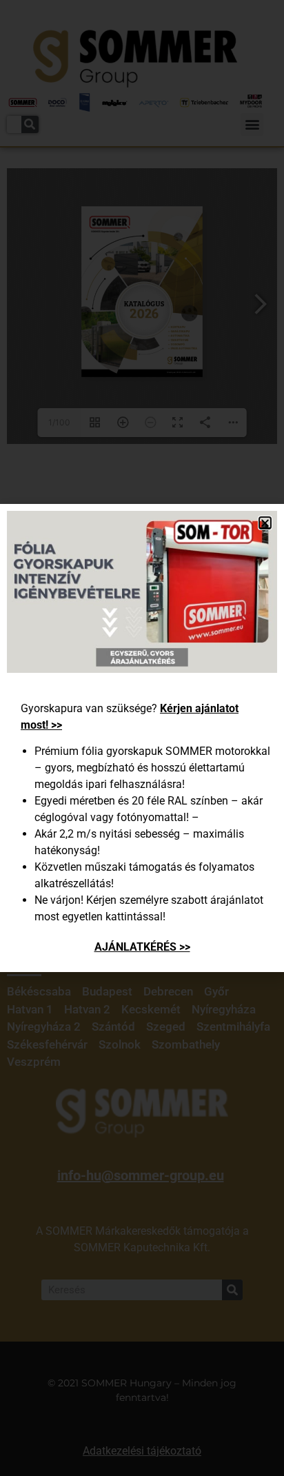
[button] (265, 523)
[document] (142, 738)
